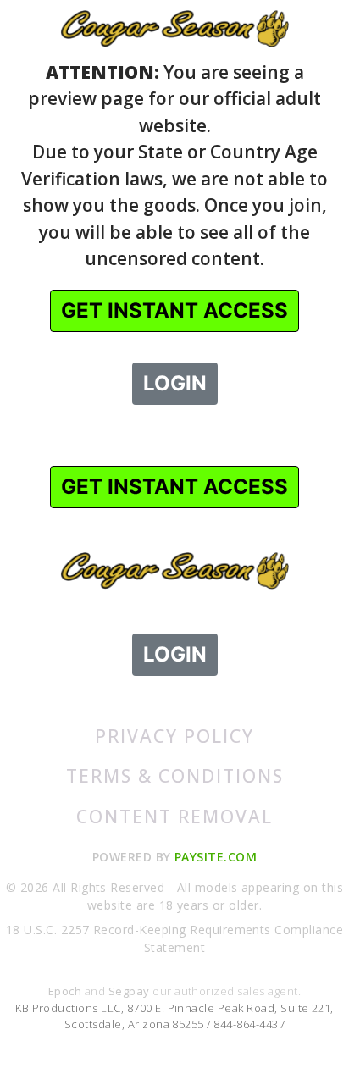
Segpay (130, 991)
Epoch (66, 991)
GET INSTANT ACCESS (174, 310)
